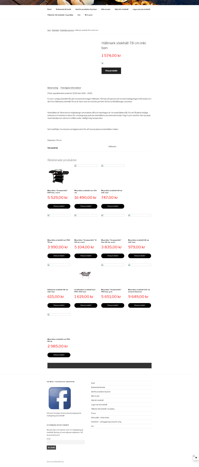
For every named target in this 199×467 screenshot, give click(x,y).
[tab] (52, 87)
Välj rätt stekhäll (121, 9)
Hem (49, 30)
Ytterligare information (70, 88)
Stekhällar (55, 30)
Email (48, 439)
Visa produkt (111, 71)
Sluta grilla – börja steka (100, 417)
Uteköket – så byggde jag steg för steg (106, 422)
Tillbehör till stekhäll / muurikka (60, 15)
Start (49, 9)
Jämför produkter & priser (86, 9)
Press (93, 413)
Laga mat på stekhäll (141, 9)
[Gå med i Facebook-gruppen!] (60, 410)
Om (79, 15)
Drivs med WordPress (55, 462)
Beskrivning (52, 88)
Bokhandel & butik (63, 9)
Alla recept (105, 9)
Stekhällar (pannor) (67, 30)
